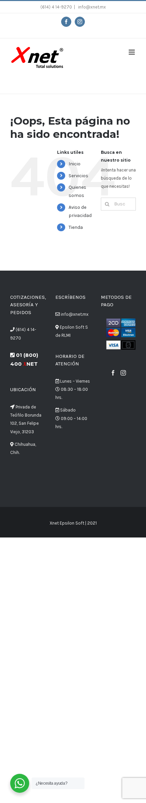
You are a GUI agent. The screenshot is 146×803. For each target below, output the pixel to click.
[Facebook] (113, 373)
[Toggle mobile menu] (132, 52)
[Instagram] (123, 373)
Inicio (74, 164)
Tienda (76, 227)
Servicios (78, 176)
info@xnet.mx (91, 7)
